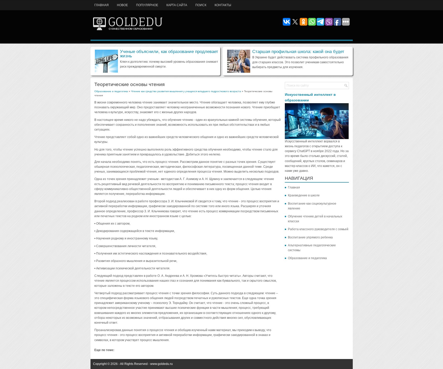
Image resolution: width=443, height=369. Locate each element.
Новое (122, 5)
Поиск (200, 5)
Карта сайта (176, 5)
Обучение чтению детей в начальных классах (315, 219)
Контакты (223, 5)
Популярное (147, 5)
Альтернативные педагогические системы (312, 248)
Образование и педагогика (111, 91)
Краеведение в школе (304, 195)
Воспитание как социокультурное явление (312, 206)
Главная (101, 5)
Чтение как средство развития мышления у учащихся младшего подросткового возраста (186, 91)
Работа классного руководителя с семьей (318, 229)
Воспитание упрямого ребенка (310, 237)
